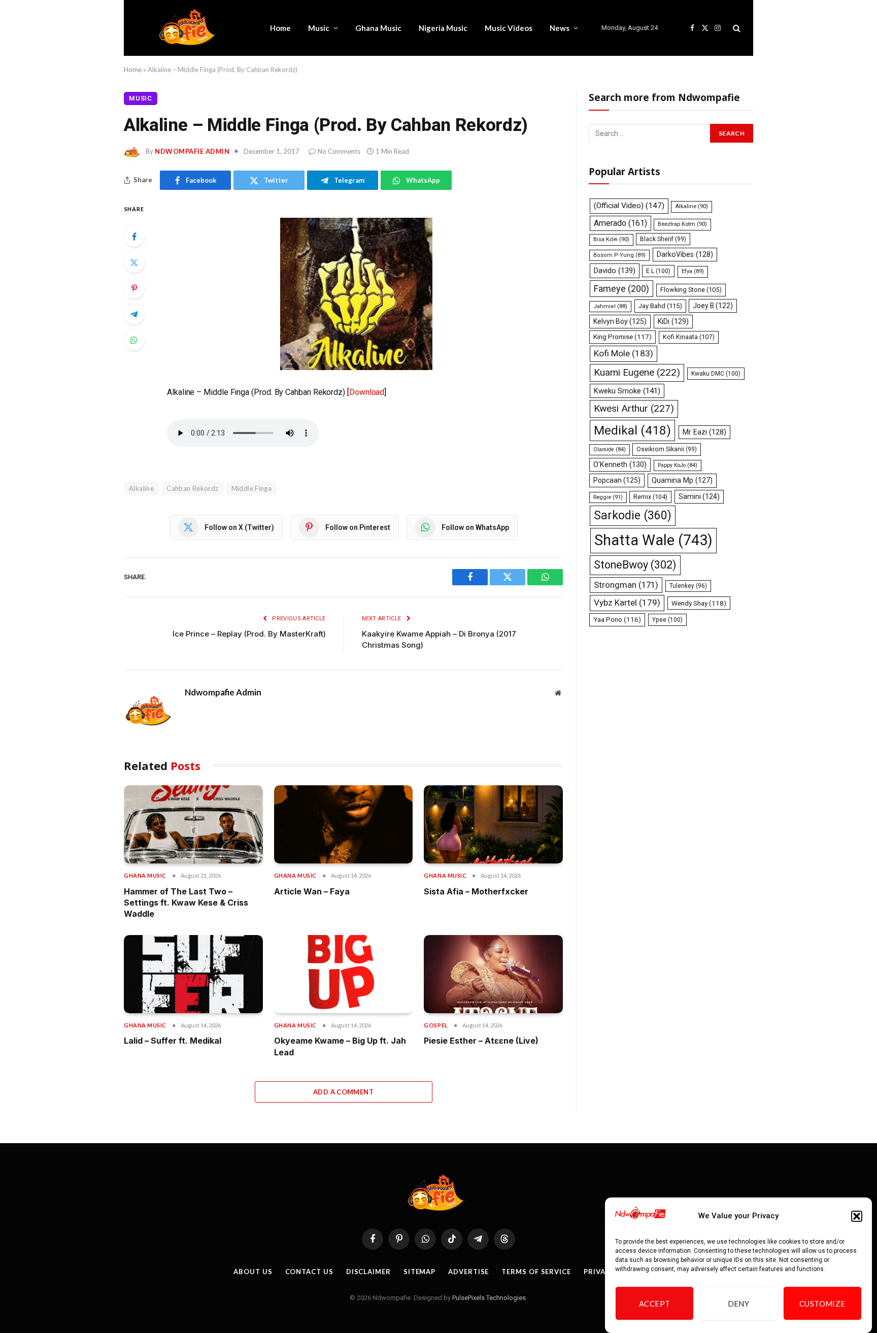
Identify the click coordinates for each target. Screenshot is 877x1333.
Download (366, 392)
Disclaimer (368, 1272)
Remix (650, 496)
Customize (822, 1303)
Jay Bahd (660, 305)
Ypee (667, 619)
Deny (739, 1303)
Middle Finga (251, 488)
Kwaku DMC (715, 373)
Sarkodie (632, 515)
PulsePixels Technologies (489, 1298)
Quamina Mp (682, 480)
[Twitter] (134, 262)
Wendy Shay (698, 603)
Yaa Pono (617, 619)
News (559, 27)
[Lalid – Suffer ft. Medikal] (193, 974)
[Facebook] (134, 236)
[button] (857, 1216)
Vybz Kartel (627, 602)
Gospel (436, 1025)
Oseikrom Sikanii (666, 449)
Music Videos (508, 27)
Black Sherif (663, 239)
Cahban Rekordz (192, 488)
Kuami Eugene (637, 372)
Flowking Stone (691, 289)
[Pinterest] (134, 288)
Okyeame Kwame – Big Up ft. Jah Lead (340, 1046)
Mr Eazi (704, 432)
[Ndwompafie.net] (190, 28)
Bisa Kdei (611, 239)
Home (280, 27)
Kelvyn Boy (620, 321)
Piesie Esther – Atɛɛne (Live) (481, 1041)
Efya (693, 271)
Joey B (713, 305)
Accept (654, 1303)
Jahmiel (610, 306)
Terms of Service (536, 1272)
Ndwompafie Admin (192, 151)
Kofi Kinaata (689, 337)
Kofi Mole (623, 353)
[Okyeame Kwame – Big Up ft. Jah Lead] (343, 974)
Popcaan (616, 480)
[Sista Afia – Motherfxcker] (493, 824)
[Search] (735, 28)
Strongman (626, 584)
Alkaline (691, 206)
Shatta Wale (653, 540)
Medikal (632, 430)
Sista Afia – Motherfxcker (476, 891)
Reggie (608, 496)
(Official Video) (629, 205)
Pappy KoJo (677, 464)
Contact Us (309, 1272)
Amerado (620, 222)
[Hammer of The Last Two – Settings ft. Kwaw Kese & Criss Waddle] (193, 824)
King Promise (622, 337)
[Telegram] (134, 314)
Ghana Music (378, 27)
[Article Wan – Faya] (343, 824)
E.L (658, 271)
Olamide (609, 449)
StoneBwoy (635, 564)
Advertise (468, 1272)
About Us (252, 1272)
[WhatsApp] (134, 340)
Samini (699, 496)
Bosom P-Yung (619, 255)
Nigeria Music (443, 27)
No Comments (339, 151)
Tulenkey (688, 585)
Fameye (621, 288)
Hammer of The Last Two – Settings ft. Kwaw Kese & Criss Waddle (186, 902)
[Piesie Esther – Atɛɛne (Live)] (493, 974)
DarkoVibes (685, 254)
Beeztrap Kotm (682, 223)
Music (318, 27)
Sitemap (419, 1272)
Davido (614, 270)
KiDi (673, 321)
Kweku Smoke (627, 390)
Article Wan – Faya (312, 891)
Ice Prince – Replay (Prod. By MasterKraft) (249, 634)
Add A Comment (343, 1092)
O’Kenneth (620, 464)
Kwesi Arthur (634, 408)
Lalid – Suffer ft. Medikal (172, 1041)
